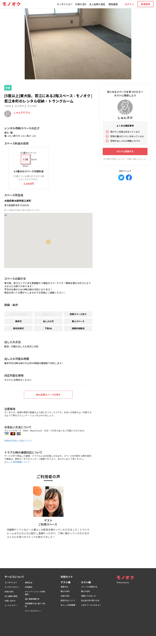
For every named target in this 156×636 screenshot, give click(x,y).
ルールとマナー (11, 605)
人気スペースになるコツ (91, 605)
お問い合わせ (10, 600)
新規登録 (145, 4)
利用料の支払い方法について (18, 440)
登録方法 (64, 586)
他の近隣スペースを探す (48, 394)
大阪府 (7, 106)
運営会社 (28, 582)
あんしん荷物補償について (17, 461)
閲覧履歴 (113, 4)
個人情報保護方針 (32, 599)
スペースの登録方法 (89, 586)
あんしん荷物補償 (68, 605)
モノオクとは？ (65, 4)
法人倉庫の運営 (97, 4)
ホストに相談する (125, 151)
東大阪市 (19, 106)
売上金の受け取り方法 (90, 600)
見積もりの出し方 (88, 595)
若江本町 (32, 106)
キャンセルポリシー (33, 610)
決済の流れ (65, 595)
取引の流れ (65, 591)
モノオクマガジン (12, 587)
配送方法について (68, 600)
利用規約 (28, 587)
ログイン (129, 4)
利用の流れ (81, 4)
